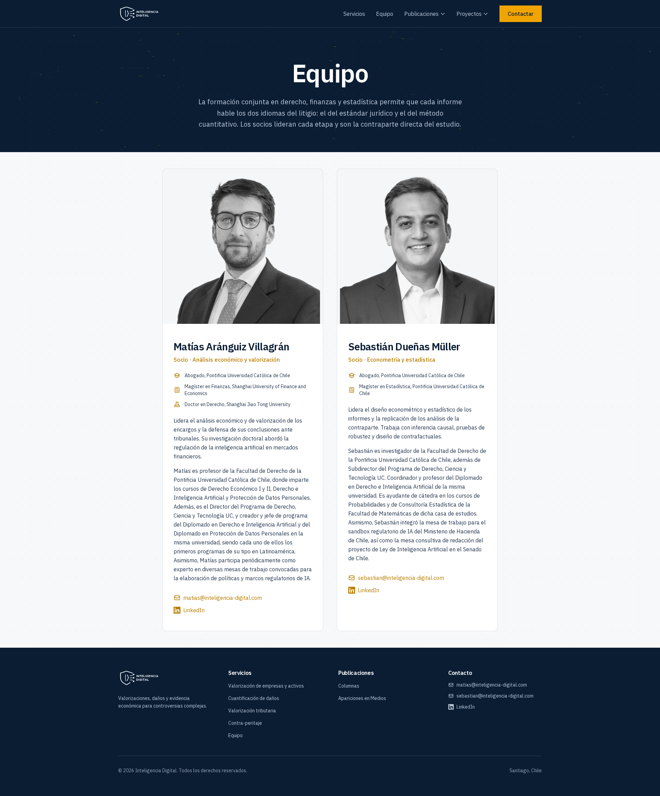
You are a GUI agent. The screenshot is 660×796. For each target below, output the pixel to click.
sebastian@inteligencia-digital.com (401, 577)
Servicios (354, 13)
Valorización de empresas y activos (266, 686)
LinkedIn (194, 610)
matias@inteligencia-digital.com (222, 597)
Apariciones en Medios (362, 698)
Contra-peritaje (245, 723)
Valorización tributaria (252, 711)
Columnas (348, 686)
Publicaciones (421, 13)
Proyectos (469, 13)
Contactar (521, 13)
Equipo (384, 13)
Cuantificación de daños (253, 698)
